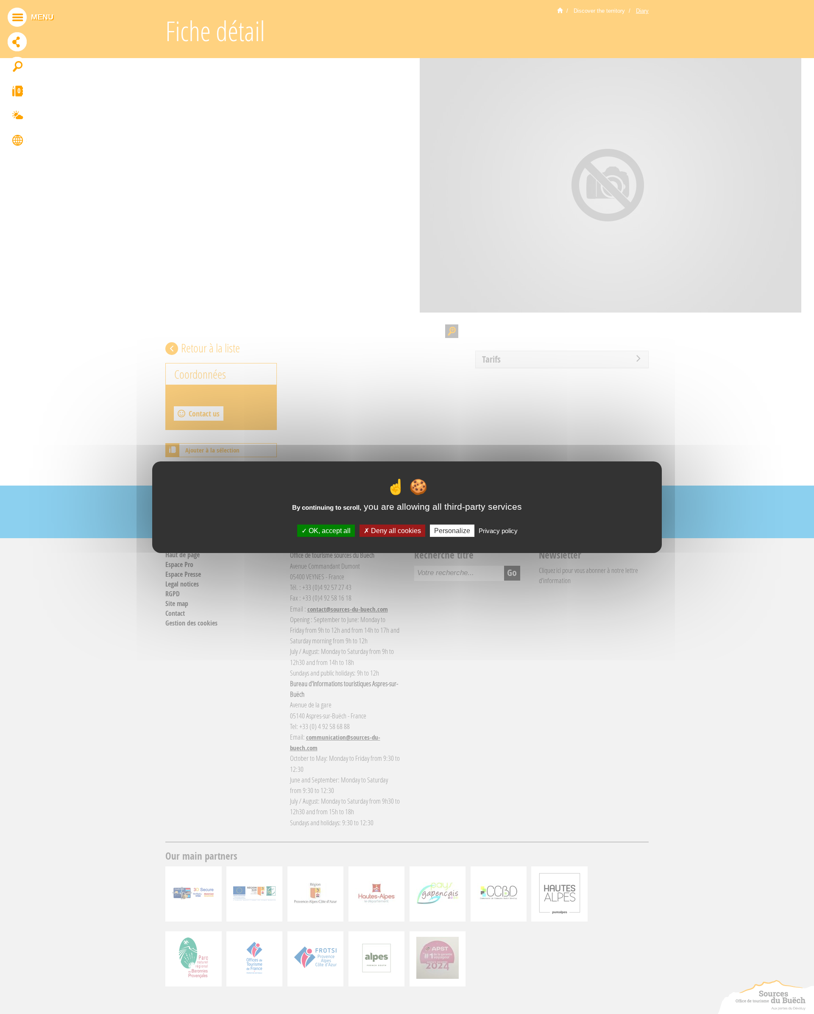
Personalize (452, 530)
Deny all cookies (395, 530)
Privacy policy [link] (498, 530)
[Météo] (17, 117)
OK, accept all (329, 530)
